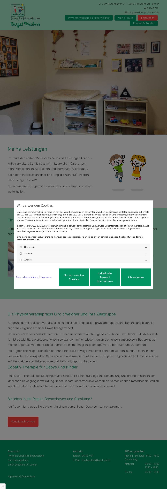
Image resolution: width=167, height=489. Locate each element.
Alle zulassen (136, 277)
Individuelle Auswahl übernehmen (105, 277)
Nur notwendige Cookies (74, 277)
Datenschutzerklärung (27, 277)
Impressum (46, 277)
